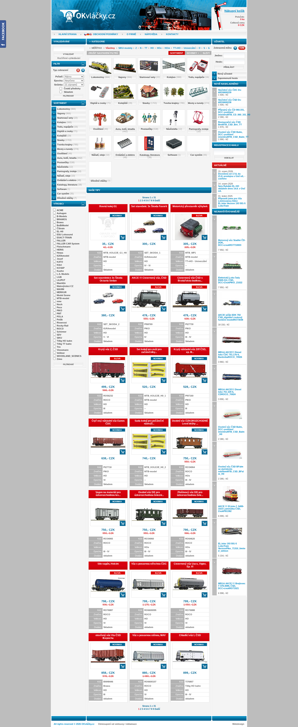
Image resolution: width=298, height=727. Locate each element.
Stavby (64, 140)
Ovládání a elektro (69, 180)
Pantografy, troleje (69, 171)
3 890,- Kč (229, 394)
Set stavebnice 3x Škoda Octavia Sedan (108, 279)
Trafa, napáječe (67, 127)
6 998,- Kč (231, 588)
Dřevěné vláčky (67, 198)
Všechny (110, 48)
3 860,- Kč (230, 357)
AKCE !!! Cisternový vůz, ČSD (149, 277)
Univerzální (190, 48)
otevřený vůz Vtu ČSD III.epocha (108, 637)
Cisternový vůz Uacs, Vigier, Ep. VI (190, 565)
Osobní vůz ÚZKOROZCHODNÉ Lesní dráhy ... (190, 422)
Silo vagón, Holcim (108, 563)
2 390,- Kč (232, 113)
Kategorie (98, 41)
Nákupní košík (234, 11)
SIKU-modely (125, 48)
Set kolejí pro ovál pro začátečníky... (149, 351)
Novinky (192, 53)
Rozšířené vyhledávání (68, 58)
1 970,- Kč (230, 124)
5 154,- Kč (231, 549)
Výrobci (59, 204)
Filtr (57, 64)
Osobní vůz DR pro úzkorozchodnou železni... (149, 494)
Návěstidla (65, 167)
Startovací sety (67, 118)
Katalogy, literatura (69, 184)
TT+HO (177, 48)
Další (157, 200)
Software (63, 189)
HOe (159, 48)
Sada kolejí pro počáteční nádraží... (149, 422)
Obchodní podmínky (105, 34)
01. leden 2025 (231, 201)
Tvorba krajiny (67, 144)
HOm (167, 48)
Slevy (206, 53)
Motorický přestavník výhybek (190, 206)
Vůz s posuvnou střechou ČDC (149, 563)
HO (152, 48)
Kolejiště (64, 135)
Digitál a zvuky (67, 131)
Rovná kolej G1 (108, 206)
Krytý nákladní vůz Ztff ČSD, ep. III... (190, 351)
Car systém (65, 193)
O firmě (131, 34)
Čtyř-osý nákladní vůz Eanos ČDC (108, 422)
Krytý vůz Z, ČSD (108, 349)
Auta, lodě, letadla (69, 158)
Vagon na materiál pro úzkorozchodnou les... (108, 494)
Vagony (64, 113)
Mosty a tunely (68, 149)
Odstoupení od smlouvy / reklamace (117, 724)
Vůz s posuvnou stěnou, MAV (149, 635)
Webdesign (238, 724)
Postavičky (66, 162)
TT (146, 48)
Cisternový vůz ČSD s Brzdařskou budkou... (190, 279)
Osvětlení (64, 153)
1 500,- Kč (230, 92)
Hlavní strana (68, 34)
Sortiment (60, 103)
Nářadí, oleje (66, 176)
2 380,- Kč (231, 433)
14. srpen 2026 (231, 187)
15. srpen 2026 (231, 175)
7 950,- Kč (231, 245)
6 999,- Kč (231, 511)
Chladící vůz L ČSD (190, 635)
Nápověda (151, 34)
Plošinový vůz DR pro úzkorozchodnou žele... (190, 494)
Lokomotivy (66, 109)
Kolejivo (64, 122)
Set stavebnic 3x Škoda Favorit (149, 206)
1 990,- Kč (232, 136)
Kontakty (172, 34)
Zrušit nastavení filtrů (103, 53)
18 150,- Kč (230, 320)
